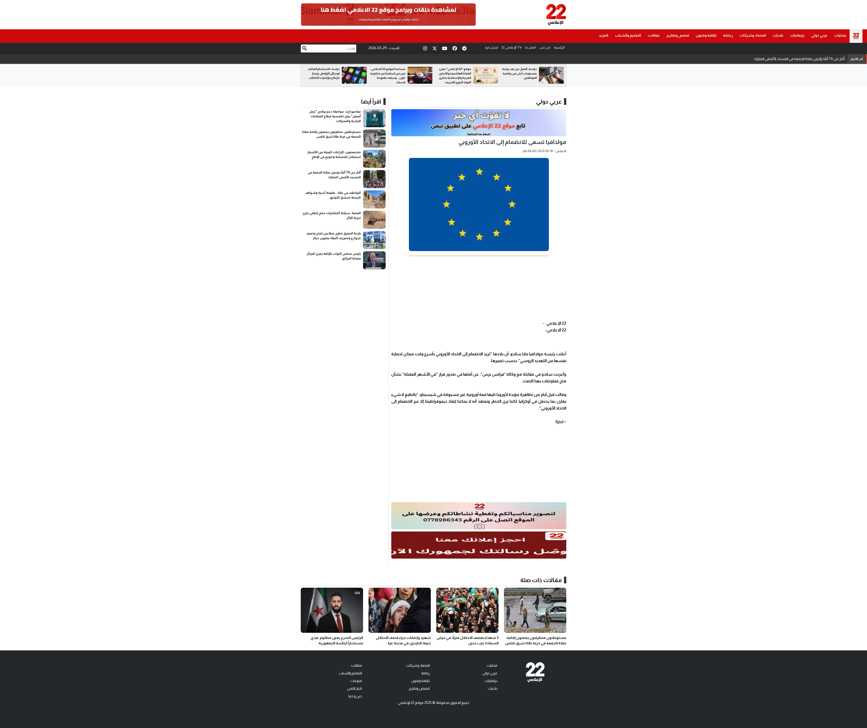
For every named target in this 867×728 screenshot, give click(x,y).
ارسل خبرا (491, 47)
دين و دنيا (355, 696)
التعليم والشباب (628, 35)
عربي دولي (819, 35)
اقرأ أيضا (371, 101)
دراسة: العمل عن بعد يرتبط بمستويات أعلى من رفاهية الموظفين (322, 73)
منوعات (356, 681)
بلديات (778, 35)
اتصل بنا (530, 47)
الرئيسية (559, 47)
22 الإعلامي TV (511, 47)
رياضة (728, 35)
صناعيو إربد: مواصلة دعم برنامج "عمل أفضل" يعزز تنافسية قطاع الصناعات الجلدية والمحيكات (335, 116)
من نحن (544, 47)
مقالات (654, 35)
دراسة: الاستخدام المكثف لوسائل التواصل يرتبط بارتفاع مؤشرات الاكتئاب (389, 73)
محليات (840, 35)
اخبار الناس (354, 688)
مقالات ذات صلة (541, 580)
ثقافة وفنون (706, 35)
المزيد (603, 35)
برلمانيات (797, 35)
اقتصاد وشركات (753, 35)
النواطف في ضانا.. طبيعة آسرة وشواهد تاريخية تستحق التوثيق (800, 59)
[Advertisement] (478, 288)
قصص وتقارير (677, 35)
